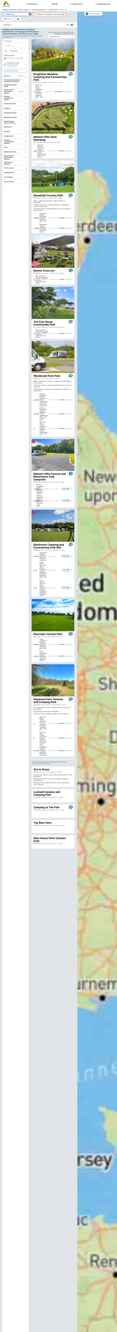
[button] (15, 57)
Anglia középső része (38, 9)
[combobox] (16, 14)
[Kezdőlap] (6, 4)
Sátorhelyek (12, 9)
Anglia (26, 9)
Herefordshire (53, 9)
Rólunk (55, 4)
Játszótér (20, 9)
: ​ (64, 34)
